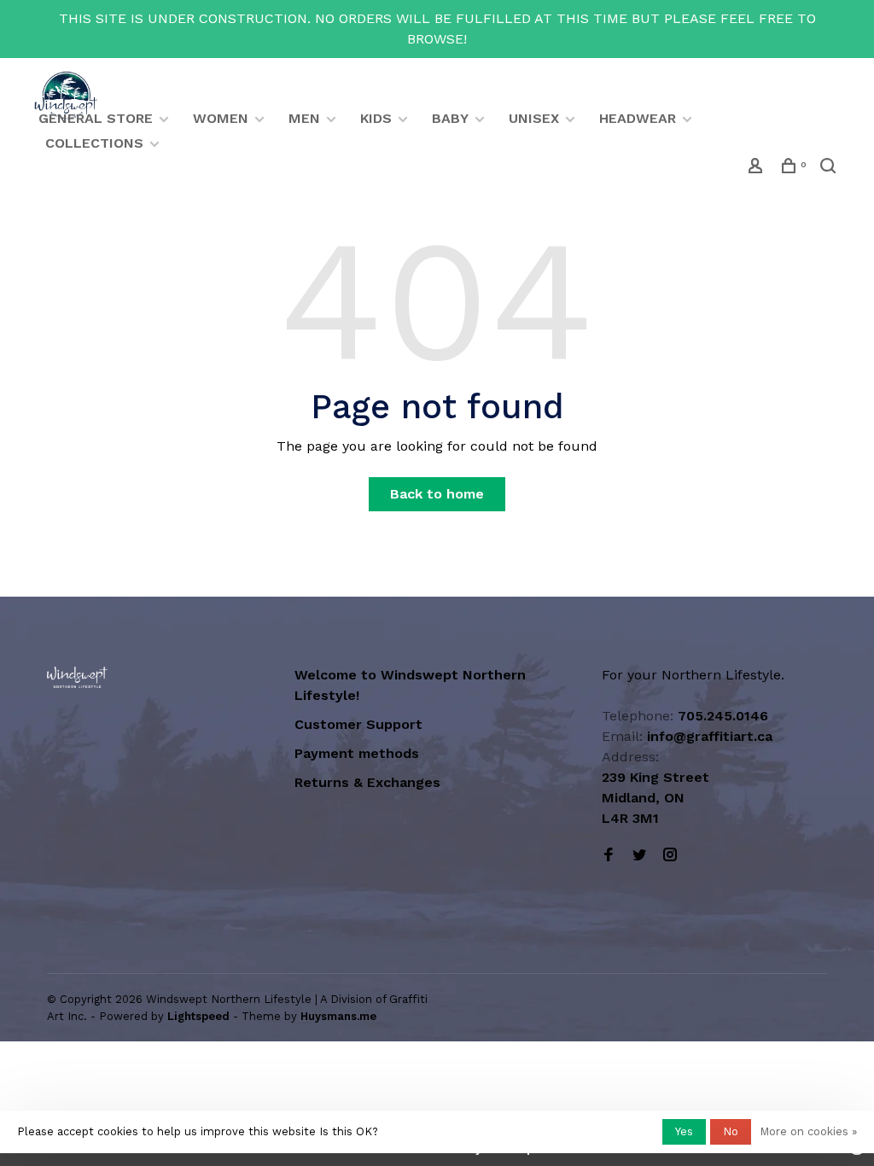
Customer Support (358, 724)
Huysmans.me (338, 1016)
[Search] (830, 168)
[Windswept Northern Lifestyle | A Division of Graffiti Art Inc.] (77, 677)
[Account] (757, 168)
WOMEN (220, 118)
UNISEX (534, 118)
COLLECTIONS (94, 143)
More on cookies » (808, 1131)
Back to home (437, 494)
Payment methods (356, 753)
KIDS (376, 118)
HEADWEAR (637, 118)
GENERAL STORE (95, 118)
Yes (684, 1131)
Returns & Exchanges (367, 782)
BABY (450, 118)
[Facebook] (608, 856)
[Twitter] (639, 856)
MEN (304, 118)
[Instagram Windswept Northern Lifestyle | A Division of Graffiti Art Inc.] (670, 856)
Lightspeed (198, 1016)
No (730, 1131)
